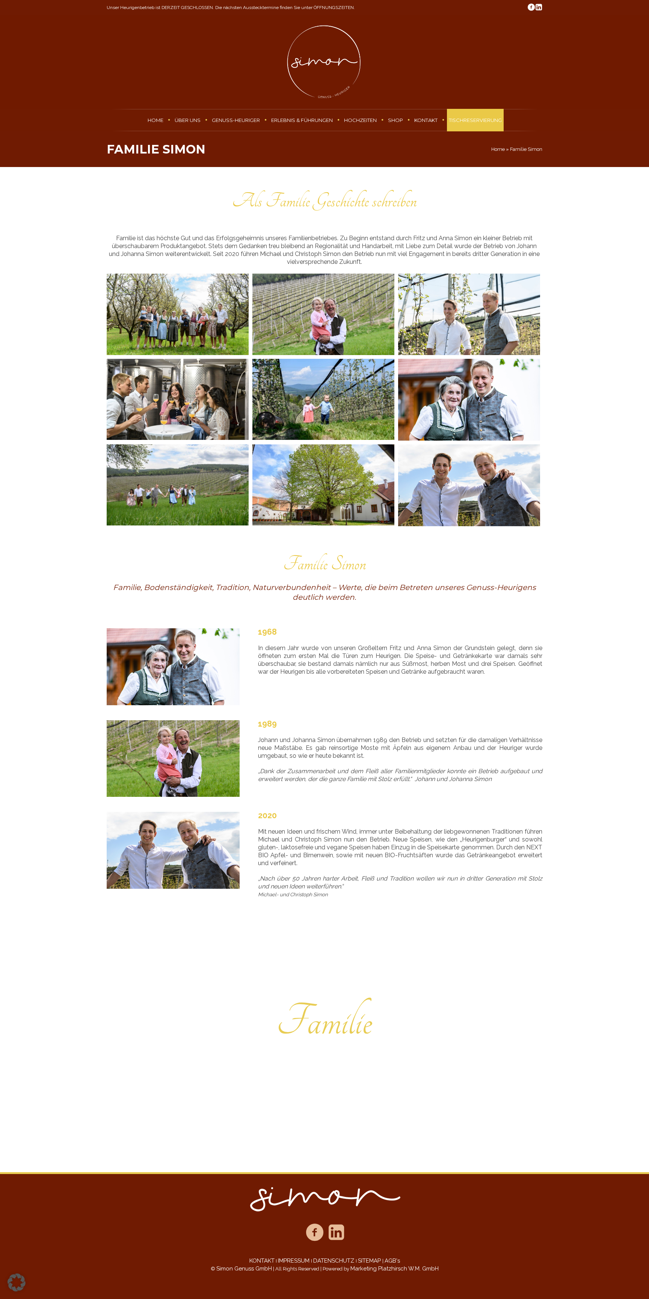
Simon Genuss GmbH (244, 1268)
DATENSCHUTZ (334, 1260)
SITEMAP (370, 1260)
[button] (16, 1282)
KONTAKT (262, 1260)
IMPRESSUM (294, 1260)
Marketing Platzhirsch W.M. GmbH (394, 1268)
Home (498, 149)
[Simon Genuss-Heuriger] (324, 1199)
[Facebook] (531, 7)
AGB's (392, 1260)
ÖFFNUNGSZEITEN (334, 7)
